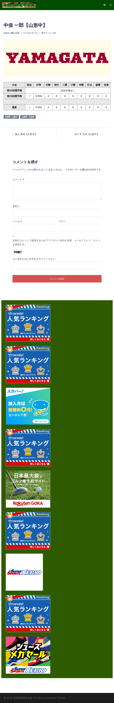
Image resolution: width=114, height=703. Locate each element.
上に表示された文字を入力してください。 (35, 258)
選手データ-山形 (48, 33)
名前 (15, 206)
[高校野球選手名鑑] (19, 4)
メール (17, 221)
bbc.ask (15, 33)
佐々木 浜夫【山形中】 (87, 134)
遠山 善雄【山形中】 (26, 134)
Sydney (61, 697)
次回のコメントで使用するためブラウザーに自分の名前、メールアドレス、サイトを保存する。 (56, 242)
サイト (62, 221)
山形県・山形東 (28, 117)
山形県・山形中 (11, 117)
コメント (18, 179)
